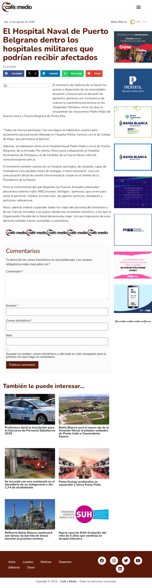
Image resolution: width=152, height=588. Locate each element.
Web (9, 335)
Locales (28, 562)
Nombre (12, 305)
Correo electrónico (19, 320)
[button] (138, 7)
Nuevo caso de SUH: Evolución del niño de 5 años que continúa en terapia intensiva (82, 536)
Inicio (12, 562)
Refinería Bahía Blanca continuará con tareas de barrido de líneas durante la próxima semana (28, 536)
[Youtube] (138, 561)
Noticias (46, 562)
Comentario (14, 271)
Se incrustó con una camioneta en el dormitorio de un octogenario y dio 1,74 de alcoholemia (30, 484)
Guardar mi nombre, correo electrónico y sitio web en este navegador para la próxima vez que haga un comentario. (56, 355)
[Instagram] (114, 561)
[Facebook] (102, 561)
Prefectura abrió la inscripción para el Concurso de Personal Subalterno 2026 (30, 431)
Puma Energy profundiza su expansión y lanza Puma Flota (80, 483)
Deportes (65, 562)
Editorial (14, 567)
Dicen (31, 567)
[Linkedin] (120, 569)
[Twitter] (126, 561)
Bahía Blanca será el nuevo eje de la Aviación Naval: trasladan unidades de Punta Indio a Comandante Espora (84, 432)
